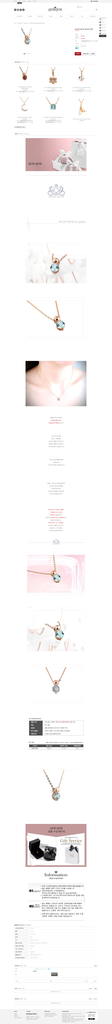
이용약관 (16, 1016)
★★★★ (47, 968)
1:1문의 (103, 22)
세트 (82, 16)
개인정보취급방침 (17, 1017)
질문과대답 (103, 30)
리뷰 (102, 19)
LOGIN (15, 1)
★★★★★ (50, 968)
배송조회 (103, 27)
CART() (24, 1)
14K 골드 (30, 16)
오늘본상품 (103, 33)
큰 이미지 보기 (28, 53)
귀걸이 (71, 16)
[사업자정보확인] (78, 1016)
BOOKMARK (95, 1)
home (15, 23)
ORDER (29, 1)
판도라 (50, 16)
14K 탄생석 (19, 16)
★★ (41, 968)
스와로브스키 (40, 16)
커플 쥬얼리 (92, 16)
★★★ (44, 968)
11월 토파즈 (25, 23)
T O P (103, 36)
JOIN (20, 1)
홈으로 (15, 1013)
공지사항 (103, 25)
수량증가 (81, 44)
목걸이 (61, 16)
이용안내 (16, 1015)
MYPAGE (34, 1)
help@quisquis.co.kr (78, 1020)
